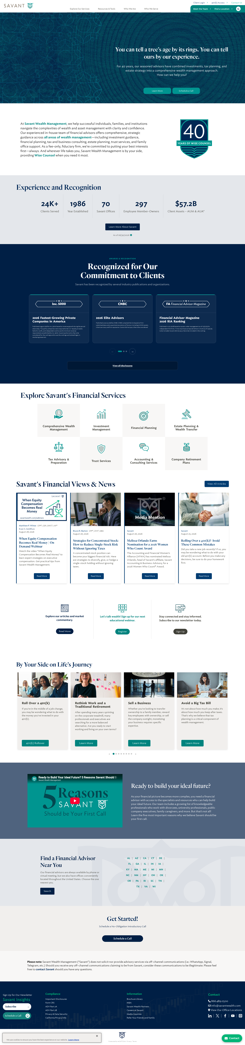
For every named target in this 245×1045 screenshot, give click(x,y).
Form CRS (49, 1002)
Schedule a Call (186, 91)
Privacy (129, 1041)
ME (145, 869)
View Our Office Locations (226, 1010)
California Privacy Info (55, 1017)
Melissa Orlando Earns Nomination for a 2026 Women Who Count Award (147, 544)
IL (145, 863)
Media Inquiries (134, 1014)
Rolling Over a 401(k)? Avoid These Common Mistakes (200, 542)
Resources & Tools (106, 9)
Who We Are (130, 9)
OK (162, 875)
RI (144, 880)
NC (128, 875)
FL (129, 863)
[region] (122, 318)
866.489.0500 (219, 1001)
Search (47, 891)
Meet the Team (200, 9)
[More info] (131, 235)
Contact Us (236, 2)
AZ (137, 858)
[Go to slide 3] (118, 754)
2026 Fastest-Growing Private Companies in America (54, 319)
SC (152, 880)
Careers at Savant (135, 1010)
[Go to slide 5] (123, 754)
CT (153, 858)
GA (138, 863)
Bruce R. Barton (80, 531)
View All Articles (216, 483)
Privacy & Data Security (56, 1014)
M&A (129, 1002)
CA (145, 858)
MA (136, 869)
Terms (134, 1041)
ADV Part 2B (51, 1010)
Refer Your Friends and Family (141, 1017)
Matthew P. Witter (27, 525)
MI (153, 869)
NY (145, 875)
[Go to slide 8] (131, 754)
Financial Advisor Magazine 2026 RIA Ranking (179, 319)
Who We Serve (151, 9)
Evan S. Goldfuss (27, 529)
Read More (42, 576)
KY (128, 869)
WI (154, 886)
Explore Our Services (79, 9)
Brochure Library (134, 999)
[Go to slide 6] (126, 754)
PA (137, 880)
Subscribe (10, 1006)
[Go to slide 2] (116, 754)
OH (153, 875)
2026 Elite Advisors (110, 318)
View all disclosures (122, 365)
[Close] (97, 1036)
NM (136, 875)
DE (161, 858)
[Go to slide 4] (121, 754)
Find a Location (222, 9)
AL (129, 858)
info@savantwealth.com (226, 1005)
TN (160, 880)
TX (138, 886)
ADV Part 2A (51, 1006)
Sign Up (180, 631)
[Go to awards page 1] (120, 351)
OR (129, 880)
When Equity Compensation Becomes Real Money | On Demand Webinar (38, 542)
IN (152, 863)
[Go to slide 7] (129, 754)
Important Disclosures (56, 999)
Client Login (199, 2)
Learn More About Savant (122, 226)
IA (159, 863)
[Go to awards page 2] (123, 351)
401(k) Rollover (35, 743)
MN (161, 869)
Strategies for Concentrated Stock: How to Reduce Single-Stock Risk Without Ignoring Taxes (96, 544)
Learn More (157, 91)
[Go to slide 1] (114, 754)
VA (146, 886)
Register (122, 631)
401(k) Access (218, 2)
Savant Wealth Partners (138, 1006)
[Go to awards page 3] (126, 351)
